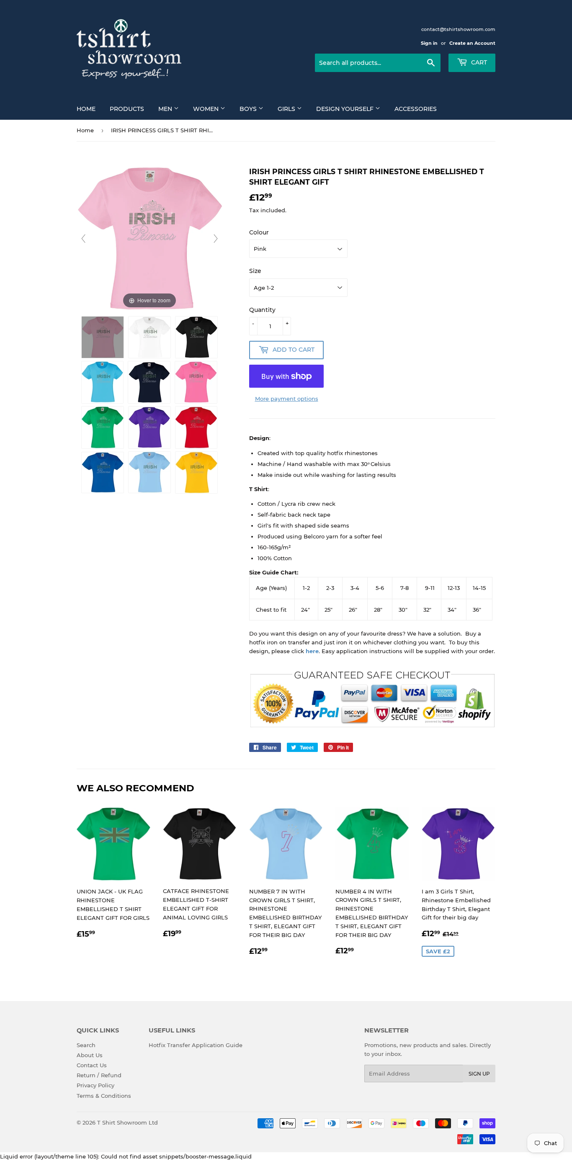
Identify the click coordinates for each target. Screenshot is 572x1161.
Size (255, 271)
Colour (259, 232)
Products (127, 109)
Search (86, 1045)
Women (206, 109)
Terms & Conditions (104, 1095)
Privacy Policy (95, 1085)
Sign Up (479, 1074)
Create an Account (472, 43)
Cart (478, 62)
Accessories (415, 109)
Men (166, 109)
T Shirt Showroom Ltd (127, 1122)
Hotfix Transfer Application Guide (195, 1045)
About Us (90, 1055)
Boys (249, 109)
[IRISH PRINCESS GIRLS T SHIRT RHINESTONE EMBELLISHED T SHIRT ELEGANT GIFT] (103, 337)
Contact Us (92, 1065)
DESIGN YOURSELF (345, 109)
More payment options (286, 398)
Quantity (262, 310)
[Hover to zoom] (149, 237)
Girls (287, 109)
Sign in (429, 43)
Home (86, 109)
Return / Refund (99, 1075)
